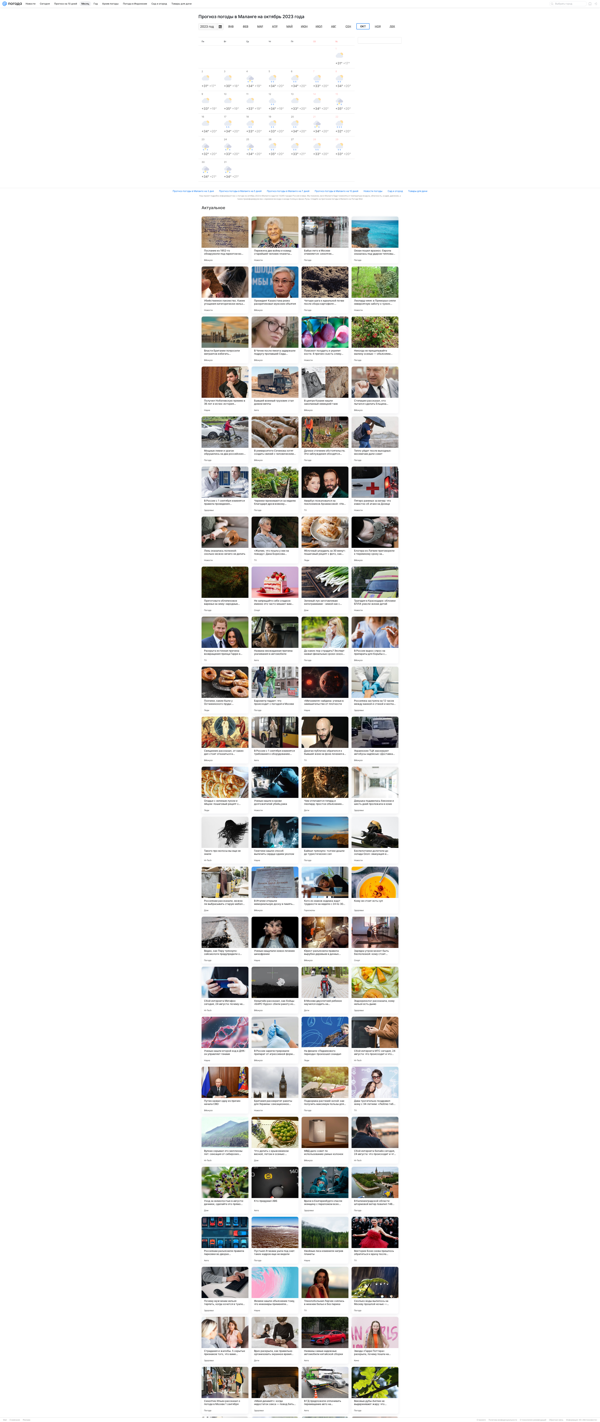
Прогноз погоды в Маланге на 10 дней (336, 191)
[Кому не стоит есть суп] (375, 890)
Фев (245, 26)
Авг (333, 26)
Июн (304, 26)
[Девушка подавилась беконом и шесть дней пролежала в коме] (375, 790)
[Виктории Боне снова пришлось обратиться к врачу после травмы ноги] (375, 1240)
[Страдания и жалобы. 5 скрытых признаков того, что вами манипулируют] (225, 1340)
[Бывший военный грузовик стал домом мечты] (275, 390)
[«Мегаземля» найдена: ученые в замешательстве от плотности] (325, 690)
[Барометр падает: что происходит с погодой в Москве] (275, 690)
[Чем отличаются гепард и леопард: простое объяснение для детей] (325, 790)
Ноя (378, 26)
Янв (231, 26)
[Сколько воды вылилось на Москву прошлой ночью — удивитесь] (375, 1290)
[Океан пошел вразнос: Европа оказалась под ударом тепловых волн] (375, 239)
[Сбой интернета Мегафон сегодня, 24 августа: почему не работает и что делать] (225, 990)
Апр (275, 26)
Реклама (26, 1420)
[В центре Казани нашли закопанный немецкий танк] (325, 390)
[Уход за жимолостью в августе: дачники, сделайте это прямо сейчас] (225, 1190)
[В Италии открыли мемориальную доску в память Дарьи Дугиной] (275, 890)
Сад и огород (395, 191)
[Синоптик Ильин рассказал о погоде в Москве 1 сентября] (225, 1390)
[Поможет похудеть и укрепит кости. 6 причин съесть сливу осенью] (325, 340)
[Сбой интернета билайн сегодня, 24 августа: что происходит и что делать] (375, 1140)
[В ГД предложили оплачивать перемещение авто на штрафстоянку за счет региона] (325, 1390)
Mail (5, 1420)
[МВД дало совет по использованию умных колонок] (325, 1140)
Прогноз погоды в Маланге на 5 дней (240, 191)
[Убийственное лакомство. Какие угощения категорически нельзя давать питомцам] (225, 289)
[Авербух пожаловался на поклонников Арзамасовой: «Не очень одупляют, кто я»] (325, 490)
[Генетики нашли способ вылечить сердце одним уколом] (275, 840)
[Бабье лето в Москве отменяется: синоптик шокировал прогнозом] (325, 239)
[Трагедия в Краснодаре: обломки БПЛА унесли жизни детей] (375, 590)
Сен (348, 26)
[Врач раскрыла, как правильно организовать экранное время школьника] (275, 1340)
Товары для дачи (417, 191)
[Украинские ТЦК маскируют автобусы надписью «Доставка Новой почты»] (375, 740)
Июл (319, 26)
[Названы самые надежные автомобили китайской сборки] (325, 1340)
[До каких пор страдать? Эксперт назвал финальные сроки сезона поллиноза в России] (325, 640)
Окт (363, 26)
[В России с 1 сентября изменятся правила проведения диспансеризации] (225, 490)
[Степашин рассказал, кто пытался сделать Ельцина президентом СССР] (375, 390)
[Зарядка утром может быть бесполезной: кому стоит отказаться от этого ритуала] (375, 940)
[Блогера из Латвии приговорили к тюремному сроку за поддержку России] (375, 540)
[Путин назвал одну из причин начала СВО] (225, 1090)
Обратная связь (556, 1420)
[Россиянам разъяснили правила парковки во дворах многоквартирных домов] (225, 1240)
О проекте (481, 1420)
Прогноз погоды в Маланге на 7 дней (288, 191)
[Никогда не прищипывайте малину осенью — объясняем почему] (375, 340)
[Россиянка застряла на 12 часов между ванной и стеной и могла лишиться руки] (375, 690)
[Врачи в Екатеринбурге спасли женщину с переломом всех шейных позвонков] (325, 1190)
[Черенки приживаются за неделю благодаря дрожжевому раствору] (275, 490)
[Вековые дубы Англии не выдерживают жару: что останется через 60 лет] (375, 1390)
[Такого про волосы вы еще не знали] (225, 840)
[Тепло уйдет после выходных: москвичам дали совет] (375, 440)
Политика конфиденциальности (503, 1420)
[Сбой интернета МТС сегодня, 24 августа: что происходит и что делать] (375, 1040)
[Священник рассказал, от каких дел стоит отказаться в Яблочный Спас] (225, 740)
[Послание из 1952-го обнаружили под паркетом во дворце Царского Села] (225, 239)
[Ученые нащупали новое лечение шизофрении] (275, 940)
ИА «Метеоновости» (588, 1420)
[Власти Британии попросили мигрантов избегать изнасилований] (225, 340)
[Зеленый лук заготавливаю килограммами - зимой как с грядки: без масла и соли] (325, 590)
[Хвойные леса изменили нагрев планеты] (325, 1240)
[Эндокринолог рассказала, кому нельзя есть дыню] (375, 990)
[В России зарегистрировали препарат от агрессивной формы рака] (275, 1040)
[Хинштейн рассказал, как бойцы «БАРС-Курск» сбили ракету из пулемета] (275, 990)
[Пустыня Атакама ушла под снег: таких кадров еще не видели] (275, 1240)
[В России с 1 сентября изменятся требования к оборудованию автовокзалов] (275, 740)
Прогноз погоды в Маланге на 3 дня (193, 191)
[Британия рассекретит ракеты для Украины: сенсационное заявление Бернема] (275, 1090)
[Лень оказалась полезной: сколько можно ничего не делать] (225, 540)
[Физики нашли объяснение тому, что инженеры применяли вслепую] (275, 1290)
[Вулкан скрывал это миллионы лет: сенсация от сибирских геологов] (225, 1140)
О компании (15, 1420)
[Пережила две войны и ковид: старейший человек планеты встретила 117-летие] (275, 239)
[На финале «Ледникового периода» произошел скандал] (325, 1040)
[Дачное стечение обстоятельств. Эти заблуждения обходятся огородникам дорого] (325, 440)
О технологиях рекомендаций (533, 1420)
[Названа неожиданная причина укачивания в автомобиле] (275, 640)
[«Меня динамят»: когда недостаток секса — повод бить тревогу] (275, 1390)
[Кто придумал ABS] (275, 1190)
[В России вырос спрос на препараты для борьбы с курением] (375, 640)
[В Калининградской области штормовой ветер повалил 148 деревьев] (375, 1190)
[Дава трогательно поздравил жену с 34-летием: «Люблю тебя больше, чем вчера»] (375, 1090)
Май (289, 26)
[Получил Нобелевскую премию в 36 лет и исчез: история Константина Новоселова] (225, 390)
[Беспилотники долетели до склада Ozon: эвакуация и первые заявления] (375, 840)
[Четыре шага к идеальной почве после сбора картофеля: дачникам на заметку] (325, 289)
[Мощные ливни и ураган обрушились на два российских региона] (225, 440)
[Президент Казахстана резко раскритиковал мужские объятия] (275, 289)
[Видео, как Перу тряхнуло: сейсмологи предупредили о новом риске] (225, 940)
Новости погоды (373, 191)
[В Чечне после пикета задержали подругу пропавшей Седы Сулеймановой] (275, 340)
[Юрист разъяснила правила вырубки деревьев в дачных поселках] (325, 940)
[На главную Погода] (14, 4)
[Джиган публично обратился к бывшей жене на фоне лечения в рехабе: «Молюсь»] (325, 740)
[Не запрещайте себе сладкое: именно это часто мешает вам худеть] (275, 590)
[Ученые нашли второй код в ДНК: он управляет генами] (225, 1040)
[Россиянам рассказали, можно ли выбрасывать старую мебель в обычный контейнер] (225, 890)
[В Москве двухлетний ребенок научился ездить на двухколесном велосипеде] (325, 990)
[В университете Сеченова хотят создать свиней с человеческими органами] (275, 440)
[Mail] (4, 4)
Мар (260, 26)
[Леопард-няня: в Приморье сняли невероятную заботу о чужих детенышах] (375, 289)
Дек (392, 26)
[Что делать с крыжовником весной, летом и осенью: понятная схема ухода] (275, 1140)
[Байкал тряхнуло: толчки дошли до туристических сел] (325, 840)
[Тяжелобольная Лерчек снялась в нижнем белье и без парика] (325, 1290)
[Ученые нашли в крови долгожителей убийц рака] (275, 790)
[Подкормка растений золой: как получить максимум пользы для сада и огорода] (325, 1090)
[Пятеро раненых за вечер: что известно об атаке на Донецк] (375, 490)
